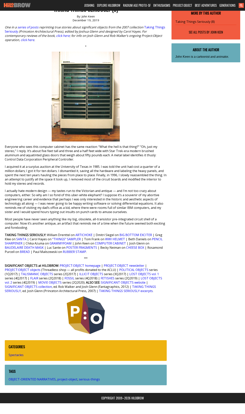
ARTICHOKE (83, 235)
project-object (67, 379)
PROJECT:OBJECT (182, 5)
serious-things (89, 379)
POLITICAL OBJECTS (133, 270)
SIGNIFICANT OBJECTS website (123, 282)
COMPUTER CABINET (110, 243)
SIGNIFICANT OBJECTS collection (28, 287)
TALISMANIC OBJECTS (37, 274)
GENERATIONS (227, 5)
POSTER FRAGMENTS (81, 247)
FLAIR (34, 278)
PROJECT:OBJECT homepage (80, 265)
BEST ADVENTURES (206, 5)
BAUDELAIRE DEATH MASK (24, 247)
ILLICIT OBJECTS (91, 274)
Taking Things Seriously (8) (195, 22)
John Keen (216, 32)
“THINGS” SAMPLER (66, 239)
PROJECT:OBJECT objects (22, 270)
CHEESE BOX (135, 247)
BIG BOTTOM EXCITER (135, 235)
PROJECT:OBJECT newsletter (124, 265)
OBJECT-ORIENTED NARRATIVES (32, 379)
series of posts (27, 27)
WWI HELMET (115, 239)
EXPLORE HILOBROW (108, 5)
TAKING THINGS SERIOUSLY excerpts (126, 291)
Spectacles (16, 355)
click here (63, 36)
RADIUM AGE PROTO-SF (137, 5)
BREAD (25, 252)
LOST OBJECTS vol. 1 (144, 274)
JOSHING (89, 5)
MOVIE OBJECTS (50, 282)
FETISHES (107, 278)
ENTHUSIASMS (161, 5)
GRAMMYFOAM (61, 243)
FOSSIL (69, 278)
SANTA (21, 239)
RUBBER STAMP (74, 252)
